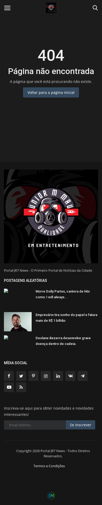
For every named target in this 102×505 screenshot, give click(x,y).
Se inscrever (80, 424)
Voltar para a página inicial (51, 92)
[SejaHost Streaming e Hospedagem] (51, 494)
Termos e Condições (49, 466)
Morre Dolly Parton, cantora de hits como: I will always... (63, 294)
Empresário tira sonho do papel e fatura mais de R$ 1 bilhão (66, 318)
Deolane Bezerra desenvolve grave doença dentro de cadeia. (63, 341)
